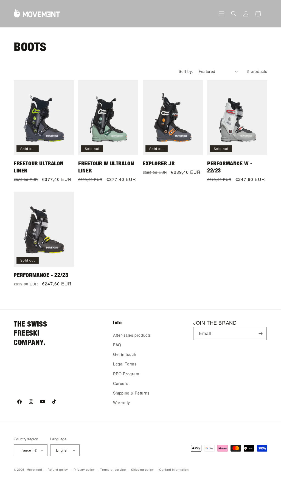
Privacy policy (84, 469)
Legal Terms (125, 364)
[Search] (234, 14)
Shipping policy (142, 469)
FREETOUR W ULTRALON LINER (106, 167)
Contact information (174, 469)
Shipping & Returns (131, 393)
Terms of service (113, 469)
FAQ (117, 344)
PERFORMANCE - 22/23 (41, 274)
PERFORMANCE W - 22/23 (229, 167)
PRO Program (126, 373)
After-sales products (132, 335)
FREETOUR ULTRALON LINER (38, 167)
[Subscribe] (260, 333)
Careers (120, 383)
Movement (34, 469)
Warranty (121, 402)
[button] (222, 14)
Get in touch (124, 354)
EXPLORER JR (159, 163)
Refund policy (57, 469)
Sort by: (186, 71)
